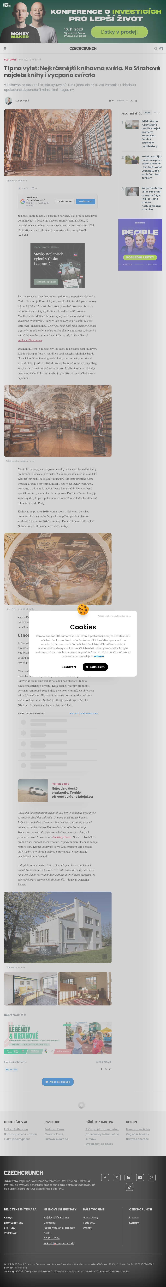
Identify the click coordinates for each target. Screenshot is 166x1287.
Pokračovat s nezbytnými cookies (114, 616)
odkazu (99, 656)
